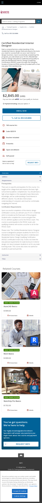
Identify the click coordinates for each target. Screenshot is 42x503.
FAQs (4, 259)
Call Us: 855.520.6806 (10, 33)
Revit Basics (9, 354)
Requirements (7, 180)
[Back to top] (21, 463)
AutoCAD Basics (10, 306)
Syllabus (4, 177)
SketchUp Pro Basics (12, 401)
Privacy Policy (33, 486)
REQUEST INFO (33, 163)
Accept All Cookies (19, 491)
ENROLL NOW (21, 111)
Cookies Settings (19, 496)
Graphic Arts (23, 27)
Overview (5, 173)
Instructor (5, 255)
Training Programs (12, 27)
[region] (19, 486)
